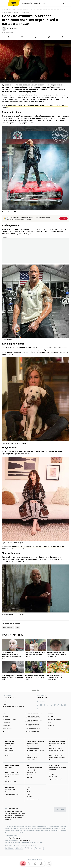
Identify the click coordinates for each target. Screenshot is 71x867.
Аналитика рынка (10, 789)
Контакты (50, 713)
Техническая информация (32, 731)
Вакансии (50, 716)
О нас (4, 713)
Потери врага (31, 759)
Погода (7, 755)
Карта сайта (51, 725)
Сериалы (29, 777)
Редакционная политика (9, 719)
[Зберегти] (62, 37)
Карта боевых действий (34, 746)
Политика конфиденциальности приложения (33, 721)
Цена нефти (8, 767)
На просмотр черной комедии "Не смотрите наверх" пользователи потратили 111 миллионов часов (33, 548)
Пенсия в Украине (10, 781)
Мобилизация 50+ (54, 746)
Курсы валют (9, 770)
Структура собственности (54, 719)
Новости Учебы (54, 765)
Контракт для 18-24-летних (56, 750)
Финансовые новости (11, 772)
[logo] (13, 3)
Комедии (29, 775)
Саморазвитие (53, 776)
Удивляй (37, 3)
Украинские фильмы (33, 770)
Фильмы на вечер (32, 772)
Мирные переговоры (33, 748)
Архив (49, 722)
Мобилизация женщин (55, 748)
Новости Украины (10, 746)
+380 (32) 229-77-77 (15, 839)
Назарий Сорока (12, 28)
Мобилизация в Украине (57, 741)
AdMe (11, 32)
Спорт (29, 787)
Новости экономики (12, 765)
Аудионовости (9, 753)
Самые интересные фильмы (35, 767)
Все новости (9, 741)
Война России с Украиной (35, 741)
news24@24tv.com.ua (9, 698)
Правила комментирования (32, 728)
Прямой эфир (9, 748)
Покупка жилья (9, 792)
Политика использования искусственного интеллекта (32, 717)
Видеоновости (9, 750)
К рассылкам (60, 809)
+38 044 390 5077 (42, 698)
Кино (28, 765)
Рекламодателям (7, 728)
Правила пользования (8, 731)
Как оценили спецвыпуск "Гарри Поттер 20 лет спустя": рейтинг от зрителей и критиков (35, 107)
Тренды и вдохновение (12, 794)
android (9, 848)
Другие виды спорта (33, 799)
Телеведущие (6, 725)
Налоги (7, 779)
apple (19, 848)
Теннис (29, 794)
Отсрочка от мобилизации (56, 753)
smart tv (28, 848)
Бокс (28, 789)
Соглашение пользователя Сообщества (32, 725)
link (37, 705)
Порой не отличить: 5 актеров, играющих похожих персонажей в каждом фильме (39, 9)
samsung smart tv (39, 848)
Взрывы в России (32, 757)
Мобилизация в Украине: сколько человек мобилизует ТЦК (57, 757)
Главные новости (10, 743)
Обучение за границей (55, 779)
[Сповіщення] (67, 3)
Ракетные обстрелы (32, 743)
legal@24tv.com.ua (25, 840)
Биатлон (29, 796)
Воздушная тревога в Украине (35, 750)
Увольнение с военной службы (57, 743)
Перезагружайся (27, 3)
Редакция (5, 716)
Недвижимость (10, 787)
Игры (49, 728)
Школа (50, 772)
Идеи (3, 9)
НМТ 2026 (51, 774)
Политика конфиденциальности (33, 713)
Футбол (29, 792)
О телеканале (6, 722)
